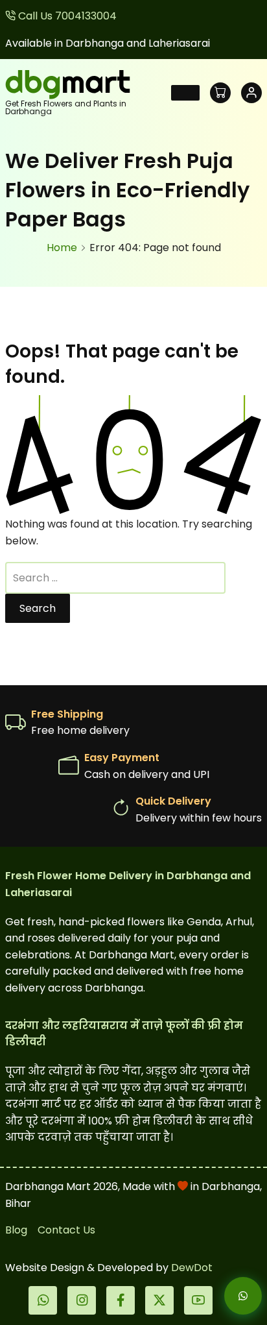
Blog (16, 1229)
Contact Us (66, 1229)
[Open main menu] (185, 93)
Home (62, 247)
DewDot (192, 1267)
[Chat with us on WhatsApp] (232, 1296)
